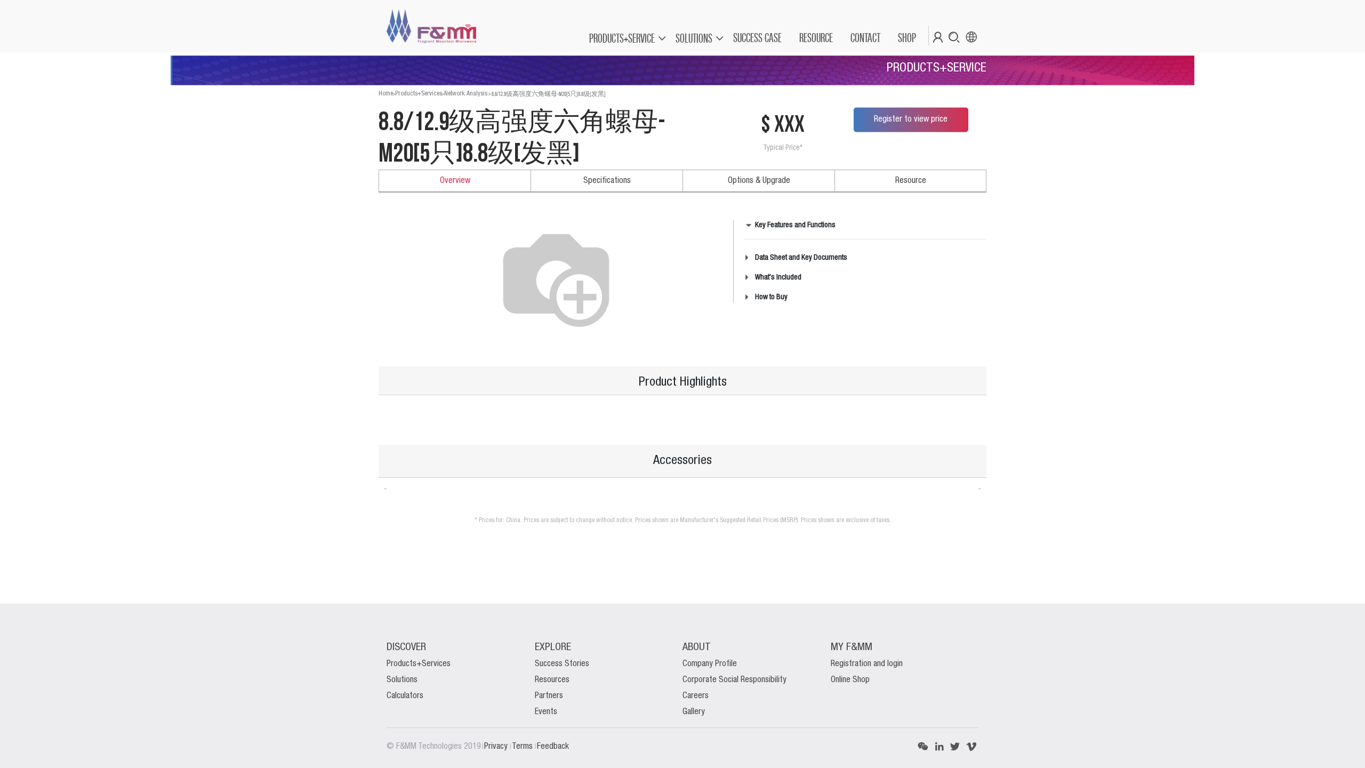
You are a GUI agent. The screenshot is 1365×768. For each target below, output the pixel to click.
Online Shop (850, 680)
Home (386, 94)
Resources (552, 680)
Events (546, 712)
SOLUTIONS (694, 38)
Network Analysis (465, 94)
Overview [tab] (455, 181)
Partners (549, 696)
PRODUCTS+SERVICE (622, 38)
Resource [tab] (910, 181)
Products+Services (418, 94)
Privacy (497, 746)
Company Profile (709, 664)
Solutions (402, 680)
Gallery (693, 712)
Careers (695, 696)
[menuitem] (757, 38)
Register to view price (911, 119)
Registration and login (867, 664)
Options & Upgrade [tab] (759, 181)
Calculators (405, 696)
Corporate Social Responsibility (734, 680)
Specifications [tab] (607, 181)
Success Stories (562, 664)
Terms (523, 746)
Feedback (553, 746)
